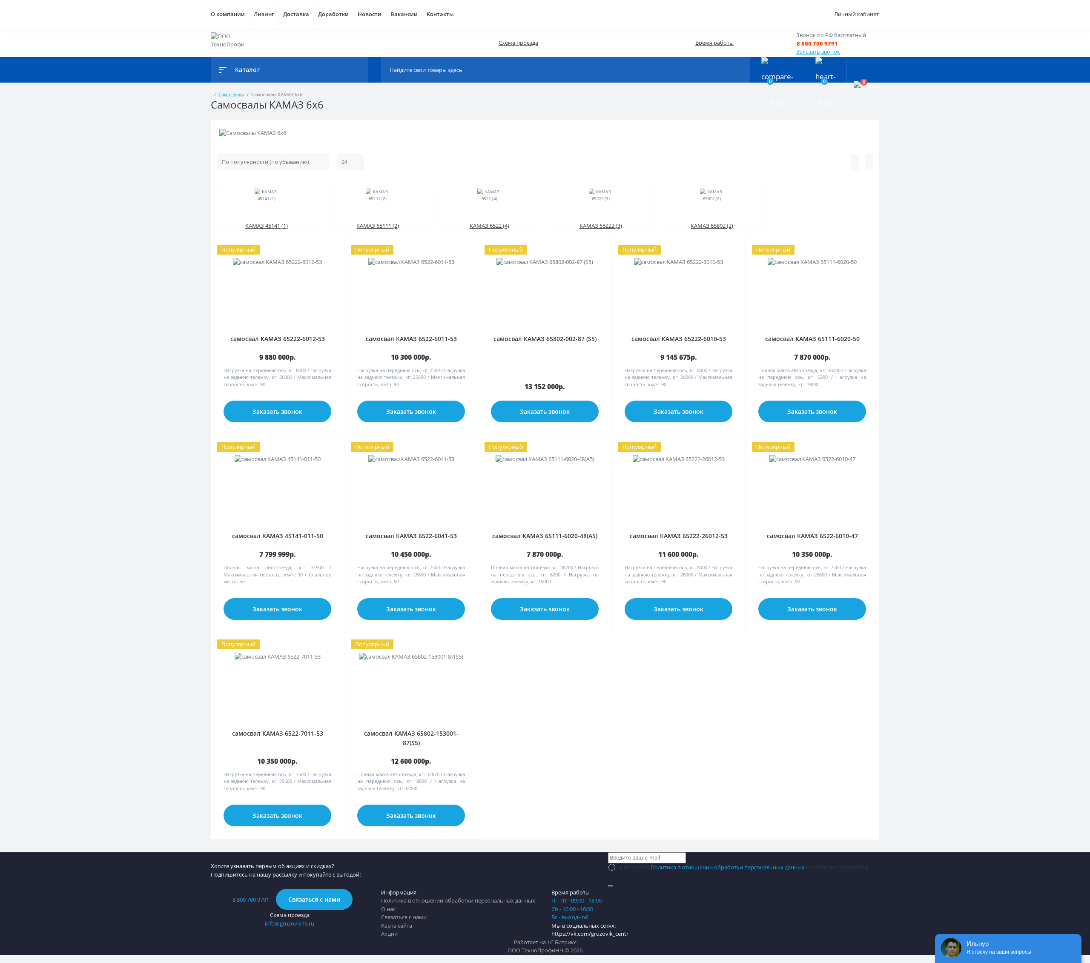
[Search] (741, 70)
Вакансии (404, 14)
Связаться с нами (314, 899)
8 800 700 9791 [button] (250, 899)
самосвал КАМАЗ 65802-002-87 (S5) (545, 339)
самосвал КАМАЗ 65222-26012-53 (679, 536)
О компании (228, 14)
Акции (389, 933)
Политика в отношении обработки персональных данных (728, 867)
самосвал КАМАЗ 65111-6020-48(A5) (544, 536)
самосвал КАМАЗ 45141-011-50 (277, 536)
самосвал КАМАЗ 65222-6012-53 (277, 339)
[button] (831, 43)
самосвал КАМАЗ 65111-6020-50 (812, 339)
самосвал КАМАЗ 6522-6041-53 (411, 536)
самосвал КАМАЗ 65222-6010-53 (678, 339)
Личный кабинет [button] (856, 14)
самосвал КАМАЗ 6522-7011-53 (277, 733)
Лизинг (264, 14)
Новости (370, 14)
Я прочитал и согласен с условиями (743, 867)
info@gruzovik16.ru (289, 923)
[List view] (855, 162)
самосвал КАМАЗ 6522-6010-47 (812, 536)
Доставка (296, 14)
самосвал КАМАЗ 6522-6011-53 (411, 339)
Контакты (440, 14)
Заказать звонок (818, 51)
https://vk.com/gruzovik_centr (589, 933)
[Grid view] (869, 162)
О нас (388, 909)
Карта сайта (396, 925)
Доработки (333, 14)
